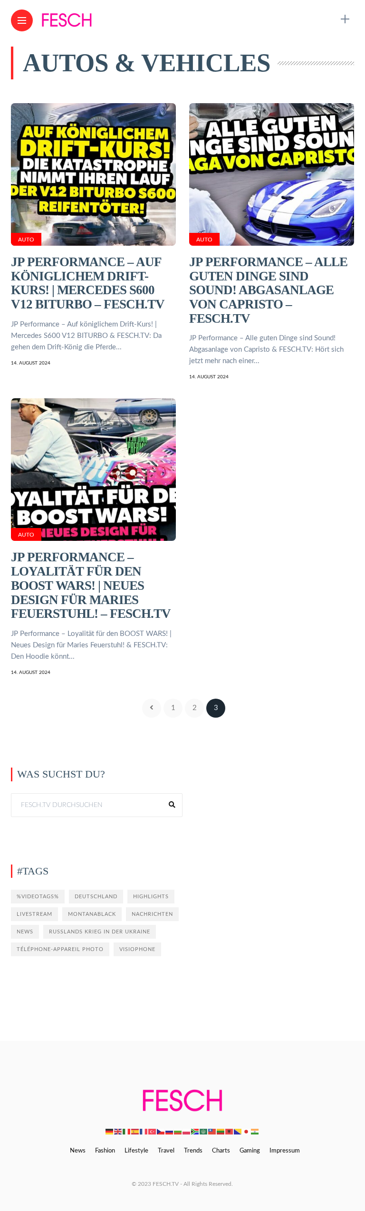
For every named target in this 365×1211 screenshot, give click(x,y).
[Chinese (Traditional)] (212, 1131)
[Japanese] (246, 1131)
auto (26, 239)
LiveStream (34, 914)
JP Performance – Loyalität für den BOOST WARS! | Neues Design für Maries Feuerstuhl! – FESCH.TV (91, 585)
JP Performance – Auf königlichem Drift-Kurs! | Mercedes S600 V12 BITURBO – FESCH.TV (87, 283)
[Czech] (161, 1131)
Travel (166, 1151)
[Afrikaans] (195, 1131)
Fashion (105, 1151)
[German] (110, 1131)
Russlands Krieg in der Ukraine (99, 931)
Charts (221, 1151)
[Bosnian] (238, 1131)
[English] (118, 1131)
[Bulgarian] (178, 1131)
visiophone (137, 949)
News (25, 931)
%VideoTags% (38, 896)
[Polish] (186, 1131)
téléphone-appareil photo (60, 949)
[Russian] (169, 1131)
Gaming (250, 1151)
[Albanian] (229, 1131)
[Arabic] (204, 1131)
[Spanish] (135, 1131)
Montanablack (92, 914)
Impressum (284, 1151)
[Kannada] (255, 1131)
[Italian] (127, 1131)
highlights (151, 896)
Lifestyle (136, 1151)
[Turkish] (152, 1131)
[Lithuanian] (221, 1131)
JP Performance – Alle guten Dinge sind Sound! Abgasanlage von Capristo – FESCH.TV (268, 290)
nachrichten (152, 914)
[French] (144, 1131)
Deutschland (96, 896)
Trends (193, 1151)
